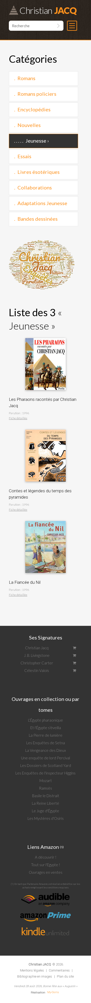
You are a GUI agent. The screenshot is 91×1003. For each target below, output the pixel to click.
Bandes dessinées (37, 219)
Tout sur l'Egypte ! (45, 864)
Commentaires (59, 970)
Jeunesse (36, 141)
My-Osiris (53, 992)
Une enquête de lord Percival (45, 758)
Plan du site (65, 976)
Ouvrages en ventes (45, 872)
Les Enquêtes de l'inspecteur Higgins (45, 773)
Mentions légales (32, 970)
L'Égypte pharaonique (45, 720)
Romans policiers (36, 94)
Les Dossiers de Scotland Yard (45, 765)
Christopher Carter (36, 663)
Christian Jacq (37, 647)
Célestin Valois (36, 670)
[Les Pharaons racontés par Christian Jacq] (45, 336)
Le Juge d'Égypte (45, 810)
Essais (24, 156)
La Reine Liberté (45, 803)
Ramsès (45, 788)
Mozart (45, 780)
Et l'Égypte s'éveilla (45, 727)
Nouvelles (29, 125)
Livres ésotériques (38, 172)
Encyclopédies (34, 109)
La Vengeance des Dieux (45, 750)
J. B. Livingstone (37, 655)
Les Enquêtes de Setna (45, 742)
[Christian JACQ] (40, 960)
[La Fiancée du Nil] (45, 519)
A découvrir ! (45, 857)
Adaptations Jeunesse (42, 203)
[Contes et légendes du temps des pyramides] (45, 428)
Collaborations (34, 187)
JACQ (47, 10)
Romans (26, 78)
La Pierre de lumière (45, 735)
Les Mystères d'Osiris (46, 818)
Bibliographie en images (34, 976)
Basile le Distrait (45, 795)
